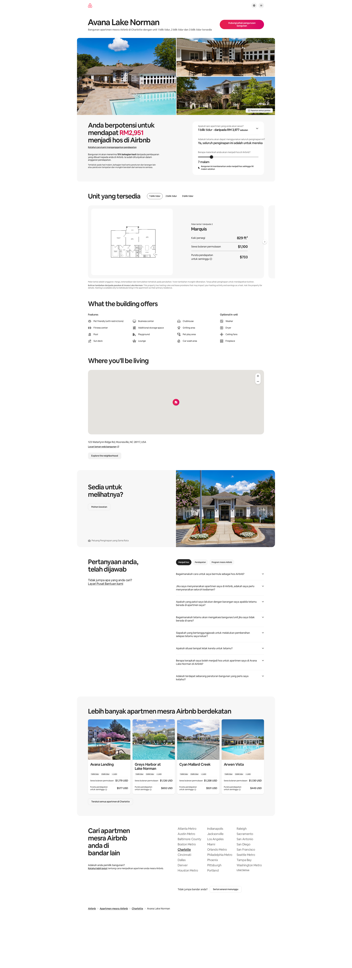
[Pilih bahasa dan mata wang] (254, 5)
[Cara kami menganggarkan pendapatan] (211, 259)
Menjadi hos (183, 562)
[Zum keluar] (258, 381)
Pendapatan (200, 562)
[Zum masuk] (258, 376)
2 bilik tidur (171, 196)
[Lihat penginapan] (109, 756)
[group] (228, 148)
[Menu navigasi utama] (261, 5)
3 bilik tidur (187, 196)
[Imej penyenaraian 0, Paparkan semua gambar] (126, 76)
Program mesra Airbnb (222, 562)
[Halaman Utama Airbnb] (90, 5)
